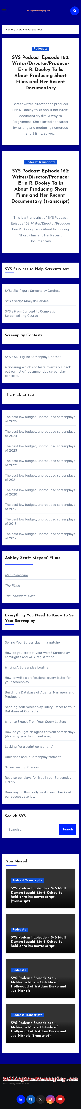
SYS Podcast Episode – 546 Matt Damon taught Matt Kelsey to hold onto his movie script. (39, 942)
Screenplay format (45, 757)
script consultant (39, 747)
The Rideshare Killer (20, 596)
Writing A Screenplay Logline (27, 667)
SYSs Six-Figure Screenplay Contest (32, 291)
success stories (22, 796)
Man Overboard (16, 575)
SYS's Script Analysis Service (27, 301)
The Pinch (12, 585)
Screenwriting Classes (22, 767)
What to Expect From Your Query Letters (35, 722)
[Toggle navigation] (4, 10)
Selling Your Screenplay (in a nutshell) (34, 642)
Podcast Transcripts (40, 162)
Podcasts (40, 48)
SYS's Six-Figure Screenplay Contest (33, 357)
